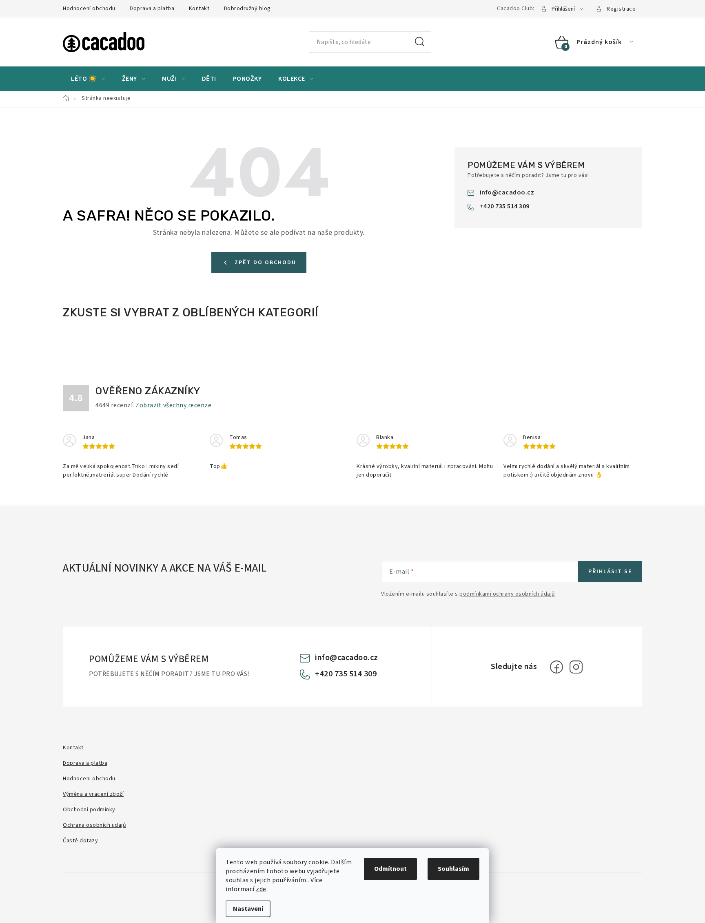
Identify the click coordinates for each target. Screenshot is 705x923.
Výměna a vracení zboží (93, 794)
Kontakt (199, 8)
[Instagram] (576, 666)
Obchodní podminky (89, 810)
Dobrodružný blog (247, 8)
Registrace (621, 9)
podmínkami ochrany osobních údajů (507, 594)
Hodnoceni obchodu (89, 779)
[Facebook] (556, 666)
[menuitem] (88, 78)
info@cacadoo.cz (507, 192)
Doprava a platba (152, 8)
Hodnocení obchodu (89, 8)
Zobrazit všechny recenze (173, 405)
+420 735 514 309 (505, 206)
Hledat (419, 42)
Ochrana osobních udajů (94, 825)
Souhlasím (453, 868)
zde (261, 889)
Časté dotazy (80, 841)
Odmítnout (390, 868)
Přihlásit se (610, 571)
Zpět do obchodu (265, 262)
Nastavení (248, 908)
